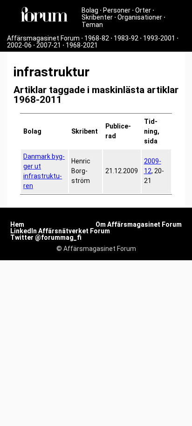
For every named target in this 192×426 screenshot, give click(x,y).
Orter (143, 10)
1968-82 (96, 38)
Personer (116, 10)
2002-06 (19, 45)
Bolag (90, 10)
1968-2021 (82, 45)
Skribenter (97, 17)
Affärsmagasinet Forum (43, 38)
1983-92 (126, 38)
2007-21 (48, 45)
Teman (92, 24)
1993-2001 (159, 38)
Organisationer (139, 17)
